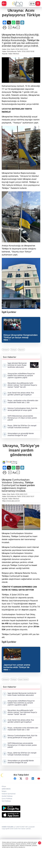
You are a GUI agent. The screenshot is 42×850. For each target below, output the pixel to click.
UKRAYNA (6, 109)
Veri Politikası (6, 801)
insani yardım (27, 485)
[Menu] (38, 3)
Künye (4, 786)
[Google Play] (21, 808)
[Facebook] (15, 778)
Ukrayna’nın (8, 34)
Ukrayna (27, 179)
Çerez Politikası (7, 798)
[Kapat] (39, 843)
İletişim (4, 791)
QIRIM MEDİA (6, 789)
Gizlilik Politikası (7, 796)
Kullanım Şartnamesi (8, 794)
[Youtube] (38, 778)
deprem (16, 556)
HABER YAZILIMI (7, 827)
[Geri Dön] (4, 3)
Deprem (21, 349)
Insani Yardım (23, 679)
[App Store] (21, 815)
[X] (21, 778)
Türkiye (32, 182)
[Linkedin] (32, 778)
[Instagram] (26, 778)
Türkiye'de (33, 40)
